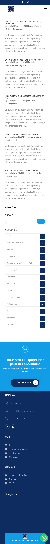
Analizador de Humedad (16, 243)
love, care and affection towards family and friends (23, 22)
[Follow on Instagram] (28, 2)
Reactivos (10, 311)
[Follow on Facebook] (22, 2)
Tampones (11, 318)
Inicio (11, 445)
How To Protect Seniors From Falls (21, 134)
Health (30, 26)
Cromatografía (12, 270)
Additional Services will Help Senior (22, 170)
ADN (9, 236)
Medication (9, 66)
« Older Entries (11, 207)
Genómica (11, 284)
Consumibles (12, 256)
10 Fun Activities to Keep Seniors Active (24, 60)
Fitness (30, 137)
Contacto (13, 457)
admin (10, 26)
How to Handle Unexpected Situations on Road (24, 97)
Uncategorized (18, 29)
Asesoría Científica (18, 475)
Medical (8, 29)
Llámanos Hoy (23, 383)
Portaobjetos (12, 304)
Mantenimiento (16, 483)
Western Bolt (12, 325)
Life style (37, 26)
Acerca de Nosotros (18, 449)
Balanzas (10, 249)
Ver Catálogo (15, 453)
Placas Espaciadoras (15, 297)
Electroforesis (12, 277)
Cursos (12, 479)
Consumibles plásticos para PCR (20, 263)
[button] (44, 538)
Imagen (9, 290)
